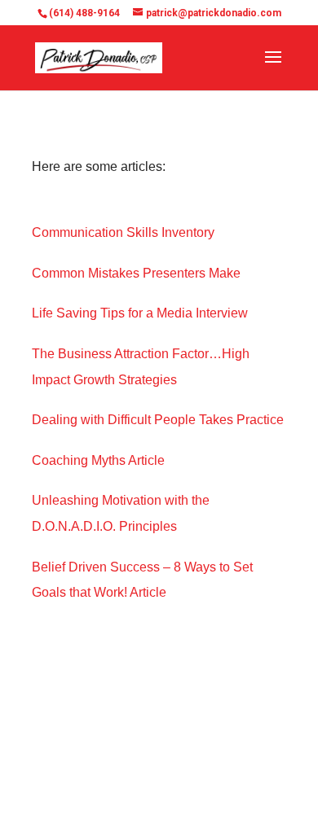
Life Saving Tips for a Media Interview (140, 313)
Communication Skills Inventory (123, 232)
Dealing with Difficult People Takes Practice (158, 420)
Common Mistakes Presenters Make (136, 273)
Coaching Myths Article (98, 460)
